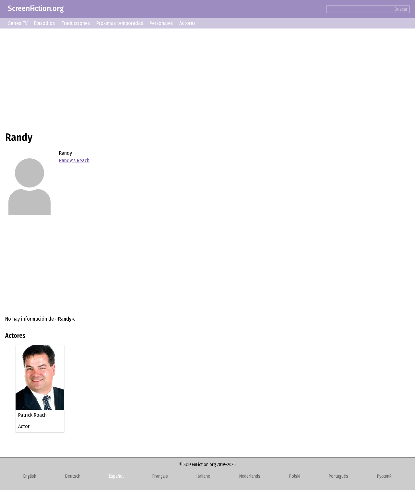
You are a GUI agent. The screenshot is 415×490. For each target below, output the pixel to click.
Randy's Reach (74, 160)
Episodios (44, 23)
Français (160, 476)
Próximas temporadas (119, 23)
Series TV (18, 23)
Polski (294, 476)
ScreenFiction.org (36, 8)
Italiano (203, 476)
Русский (384, 476)
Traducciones (75, 23)
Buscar (401, 9)
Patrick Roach (32, 415)
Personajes (161, 23)
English (29, 476)
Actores (187, 23)
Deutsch (72, 476)
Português (338, 476)
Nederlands (249, 476)
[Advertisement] (199, 79)
